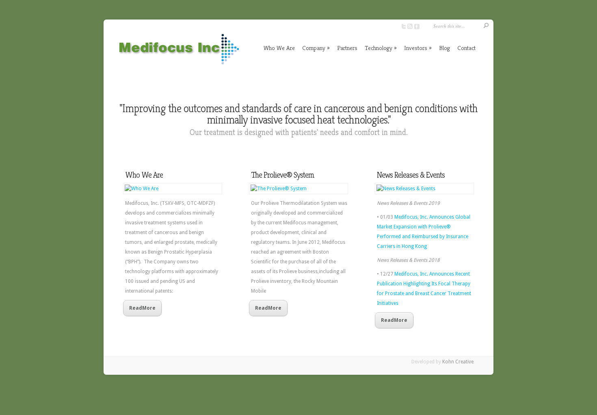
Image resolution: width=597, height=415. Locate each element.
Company (316, 48)
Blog (444, 48)
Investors (418, 48)
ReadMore (142, 308)
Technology (381, 48)
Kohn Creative (458, 362)
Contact (466, 48)
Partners (347, 48)
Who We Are (279, 48)
